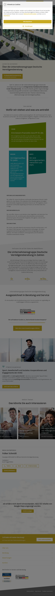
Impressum (7, 16)
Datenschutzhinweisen (30, 14)
